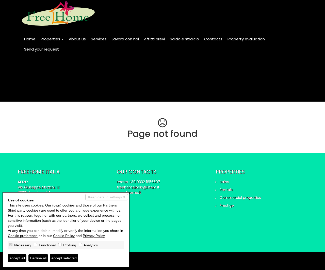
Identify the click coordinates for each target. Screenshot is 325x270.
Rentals (226, 189)
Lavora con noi (125, 39)
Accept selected (64, 258)
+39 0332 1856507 (144, 181)
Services (99, 39)
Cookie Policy (64, 236)
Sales (224, 181)
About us (77, 39)
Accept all (17, 258)
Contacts (213, 39)
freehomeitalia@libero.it (138, 187)
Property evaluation (246, 39)
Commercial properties (240, 197)
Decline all (38, 258)
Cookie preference (23, 236)
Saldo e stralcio (184, 39)
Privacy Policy (94, 236)
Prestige (227, 205)
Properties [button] (51, 39)
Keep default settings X (106, 197)
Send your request (41, 49)
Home (30, 39)
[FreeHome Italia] (58, 13)
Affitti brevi (154, 39)
